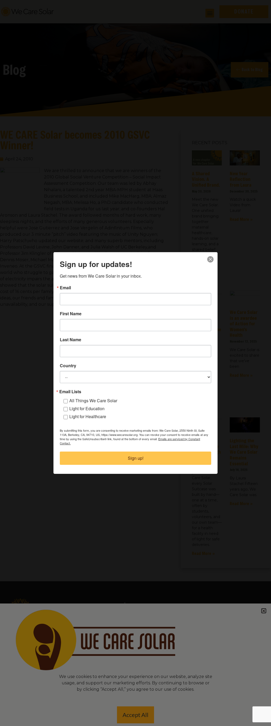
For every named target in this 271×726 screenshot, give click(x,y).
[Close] (210, 259)
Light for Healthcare (87, 416)
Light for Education (87, 408)
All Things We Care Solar (93, 400)
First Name (71, 314)
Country (68, 366)
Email (65, 288)
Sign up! (135, 458)
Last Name (70, 340)
